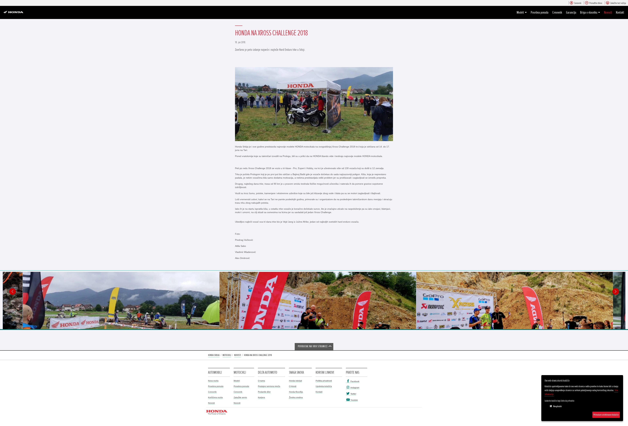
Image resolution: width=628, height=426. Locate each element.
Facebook (354, 381)
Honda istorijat (295, 381)
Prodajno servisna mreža (269, 386)
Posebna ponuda (539, 12)
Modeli (237, 381)
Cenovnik (557, 12)
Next (615, 291)
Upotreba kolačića (324, 386)
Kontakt (620, 12)
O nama (261, 381)
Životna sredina (296, 397)
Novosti (608, 12)
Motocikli (227, 355)
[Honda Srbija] (14, 12)
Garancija (571, 12)
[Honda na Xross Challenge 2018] (314, 104)
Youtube (354, 400)
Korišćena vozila (215, 397)
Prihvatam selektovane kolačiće (606, 414)
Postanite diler (264, 392)
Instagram (354, 388)
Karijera (261, 397)
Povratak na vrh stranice (313, 346)
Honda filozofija (296, 392)
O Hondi (292, 386)
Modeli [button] (520, 12)
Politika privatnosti (324, 381)
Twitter (353, 394)
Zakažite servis (240, 397)
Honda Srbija (213, 355)
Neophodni (557, 406)
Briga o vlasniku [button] (588, 12)
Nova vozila (213, 381)
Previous (12, 291)
